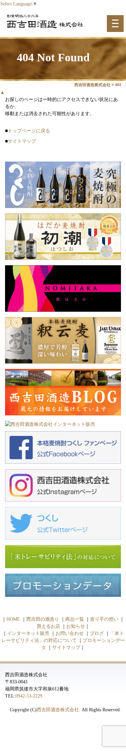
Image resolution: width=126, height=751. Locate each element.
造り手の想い (104, 619)
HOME (13, 619)
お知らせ (75, 626)
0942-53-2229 (28, 695)
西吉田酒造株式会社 (58, 709)
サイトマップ (22, 141)
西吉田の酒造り (42, 619)
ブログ (97, 633)
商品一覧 (74, 619)
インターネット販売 (28, 633)
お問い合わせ (69, 633)
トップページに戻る (29, 130)
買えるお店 (48, 626)
